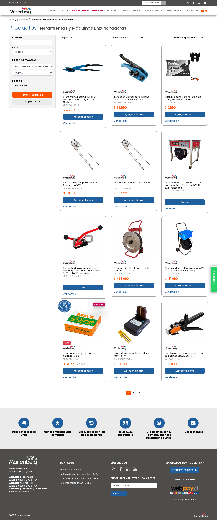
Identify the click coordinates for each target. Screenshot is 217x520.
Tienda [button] (52, 10)
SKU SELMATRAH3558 (73, 188)
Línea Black (21, 85)
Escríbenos (213, 278)
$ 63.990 (120, 107)
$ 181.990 (171, 279)
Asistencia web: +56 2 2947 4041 (80, 478)
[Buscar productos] (163, 3)
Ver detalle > (70, 123)
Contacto (193, 10)
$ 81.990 (171, 364)
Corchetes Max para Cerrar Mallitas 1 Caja (79, 355)
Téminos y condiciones (184, 499)
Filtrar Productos (31, 95)
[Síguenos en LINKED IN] (128, 470)
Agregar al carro (83, 116)
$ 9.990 (170, 107)
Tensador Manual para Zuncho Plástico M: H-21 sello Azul (131, 98)
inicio (11, 19)
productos (22, 19)
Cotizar (185, 202)
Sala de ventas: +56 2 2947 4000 (80, 474)
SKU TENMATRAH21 (122, 102)
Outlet (65, 10)
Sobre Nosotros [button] (154, 10)
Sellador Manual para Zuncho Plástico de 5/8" (80, 184)
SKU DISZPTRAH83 (173, 273)
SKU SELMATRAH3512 (123, 188)
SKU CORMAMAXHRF (174, 359)
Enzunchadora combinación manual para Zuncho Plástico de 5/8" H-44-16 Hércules (81, 270)
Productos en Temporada (88, 10)
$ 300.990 (121, 364)
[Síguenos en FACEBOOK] (121, 470)
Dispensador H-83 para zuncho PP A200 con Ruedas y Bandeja (184, 269)
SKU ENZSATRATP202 (174, 190)
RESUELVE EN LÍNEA (183, 470)
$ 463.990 (121, 279)
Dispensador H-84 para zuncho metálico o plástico (132, 269)
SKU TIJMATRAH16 (71, 105)
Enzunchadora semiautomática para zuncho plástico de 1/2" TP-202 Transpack (183, 185)
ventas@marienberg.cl (75, 469)
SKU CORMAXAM (71, 359)
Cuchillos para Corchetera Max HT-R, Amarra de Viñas (183, 98)
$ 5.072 (74, 364)
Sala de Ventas (176, 10)
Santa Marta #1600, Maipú (77, 482)
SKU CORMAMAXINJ (123, 359)
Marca (15, 47)
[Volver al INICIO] (20, 10)
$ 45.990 (69, 110)
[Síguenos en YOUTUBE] (135, 470)
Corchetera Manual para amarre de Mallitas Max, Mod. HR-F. (184, 355)
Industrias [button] (113, 10)
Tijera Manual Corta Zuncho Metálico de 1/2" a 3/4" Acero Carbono (79, 99)
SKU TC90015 (171, 102)
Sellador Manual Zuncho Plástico (132, 182)
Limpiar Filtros (32, 101)
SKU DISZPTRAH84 (122, 273)
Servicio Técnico (132, 10)
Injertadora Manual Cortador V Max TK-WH (131, 355)
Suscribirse (119, 493)
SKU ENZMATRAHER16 (72, 276)
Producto (17, 37)
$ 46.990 (69, 193)
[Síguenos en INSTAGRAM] (114, 470)
